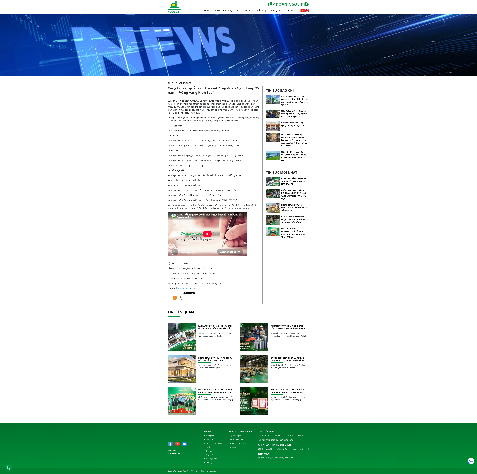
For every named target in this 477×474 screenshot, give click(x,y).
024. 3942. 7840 (286, 440)
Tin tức (248, 10)
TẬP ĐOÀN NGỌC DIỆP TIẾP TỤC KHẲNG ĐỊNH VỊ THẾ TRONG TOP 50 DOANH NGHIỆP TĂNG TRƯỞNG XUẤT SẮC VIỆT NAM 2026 (288, 391)
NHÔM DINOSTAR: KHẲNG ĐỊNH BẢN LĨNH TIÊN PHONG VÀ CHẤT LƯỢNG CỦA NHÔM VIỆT (288, 327)
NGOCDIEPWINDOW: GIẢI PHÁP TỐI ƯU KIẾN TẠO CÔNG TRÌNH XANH (294, 208)
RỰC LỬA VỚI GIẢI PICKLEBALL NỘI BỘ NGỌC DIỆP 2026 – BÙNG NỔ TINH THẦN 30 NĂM (215, 391)
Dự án (238, 10)
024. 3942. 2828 (268, 440)
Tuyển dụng (260, 10)
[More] (175, 296)
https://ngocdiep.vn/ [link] (185, 288)
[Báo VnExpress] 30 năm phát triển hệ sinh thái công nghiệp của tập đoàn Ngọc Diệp (294, 114)
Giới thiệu (205, 10)
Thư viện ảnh (276, 10)
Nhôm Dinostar (236, 447)
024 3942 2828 (175, 453)
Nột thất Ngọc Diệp (238, 435)
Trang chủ (210, 435)
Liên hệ (289, 10)
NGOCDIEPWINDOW (238, 443)
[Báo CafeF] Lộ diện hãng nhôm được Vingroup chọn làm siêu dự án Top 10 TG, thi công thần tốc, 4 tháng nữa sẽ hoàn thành (294, 140)
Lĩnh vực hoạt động (223, 10)
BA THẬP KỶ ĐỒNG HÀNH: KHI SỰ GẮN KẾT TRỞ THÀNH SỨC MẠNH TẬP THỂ (294, 181)
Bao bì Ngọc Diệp (237, 439)
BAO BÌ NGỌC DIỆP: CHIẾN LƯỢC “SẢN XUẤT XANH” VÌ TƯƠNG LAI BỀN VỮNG (293, 220)
